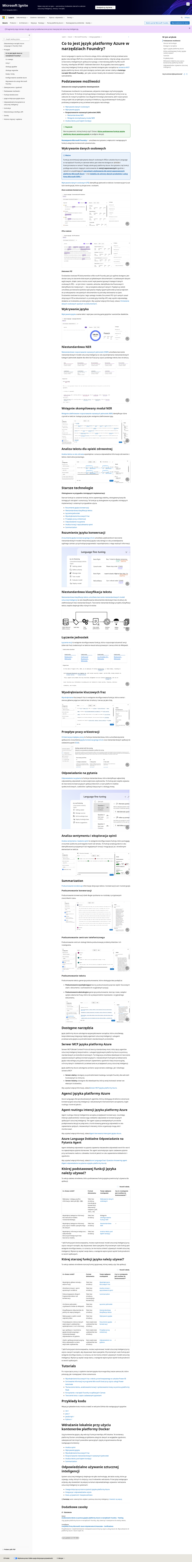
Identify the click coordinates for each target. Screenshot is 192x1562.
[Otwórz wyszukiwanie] (182, 17)
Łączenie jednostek (72, 513)
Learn (64, 37)
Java (66, 1414)
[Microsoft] (3, 17)
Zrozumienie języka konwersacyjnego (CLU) (78, 538)
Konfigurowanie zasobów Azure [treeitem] (16, 78)
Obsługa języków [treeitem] (11, 67)
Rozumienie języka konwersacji (77, 508)
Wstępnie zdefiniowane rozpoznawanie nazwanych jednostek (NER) (87, 413)
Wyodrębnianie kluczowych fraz (77, 516)
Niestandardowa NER (75, 115)
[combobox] (16, 39)
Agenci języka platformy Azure (173, 49)
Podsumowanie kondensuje (72, 886)
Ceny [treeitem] (7, 63)
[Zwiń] (29, 35)
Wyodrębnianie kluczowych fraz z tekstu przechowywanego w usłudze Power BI (95, 1379)
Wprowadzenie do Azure (180, 23)
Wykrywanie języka (72, 110)
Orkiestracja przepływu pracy (73, 737)
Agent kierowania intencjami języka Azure (105, 1133)
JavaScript (69, 1416)
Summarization (71, 527)
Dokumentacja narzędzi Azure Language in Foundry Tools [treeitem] (14, 45)
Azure (70, 37)
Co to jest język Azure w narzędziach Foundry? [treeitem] (14, 54)
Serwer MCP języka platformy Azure (103, 1088)
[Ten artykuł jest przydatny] (184, 74)
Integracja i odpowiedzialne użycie (78, 1492)
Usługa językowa (94, 37)
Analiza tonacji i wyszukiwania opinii (79, 524)
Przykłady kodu (168, 58)
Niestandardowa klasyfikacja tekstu (78, 510)
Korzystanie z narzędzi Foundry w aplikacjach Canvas (85, 1393)
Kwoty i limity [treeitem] (10, 74)
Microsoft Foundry (81, 37)
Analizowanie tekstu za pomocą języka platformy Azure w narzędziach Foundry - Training (92, 1518)
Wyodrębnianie (67, 697)
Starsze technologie (170, 43)
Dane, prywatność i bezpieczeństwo (78, 1495)
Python (68, 1419)
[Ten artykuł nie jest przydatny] (187, 74)
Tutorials (166, 56)
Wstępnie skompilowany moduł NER (81, 118)
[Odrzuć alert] (188, 4)
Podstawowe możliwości (171, 41)
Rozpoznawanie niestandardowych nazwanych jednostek (87, 1456)
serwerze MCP (124, 67)
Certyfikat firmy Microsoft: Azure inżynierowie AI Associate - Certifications (87, 1526)
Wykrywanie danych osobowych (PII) (75, 183)
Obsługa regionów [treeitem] (12, 70)
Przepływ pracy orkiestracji (75, 519)
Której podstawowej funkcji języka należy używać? (174, 52)
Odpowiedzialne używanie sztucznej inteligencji (175, 66)
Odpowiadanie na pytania (75, 522)
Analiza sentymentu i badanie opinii (75, 841)
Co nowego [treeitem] (9, 59)
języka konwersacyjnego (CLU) (91, 740)
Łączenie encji (67, 642)
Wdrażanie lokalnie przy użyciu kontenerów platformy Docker (173, 62)
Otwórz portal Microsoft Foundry (157, 23)
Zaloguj (187, 17)
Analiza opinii (70, 1447)
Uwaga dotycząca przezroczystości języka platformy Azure (87, 1489)
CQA (77, 743)
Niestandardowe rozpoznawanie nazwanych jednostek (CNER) (85, 352)
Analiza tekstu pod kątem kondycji (78, 121)
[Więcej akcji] (128, 37)
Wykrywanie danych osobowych (77, 107)
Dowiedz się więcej (115, 1499)
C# (66, 1411)
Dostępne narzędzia (170, 46)
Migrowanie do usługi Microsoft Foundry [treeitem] (16, 82)
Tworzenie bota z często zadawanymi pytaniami (83, 1395)
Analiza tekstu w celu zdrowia (73, 454)
